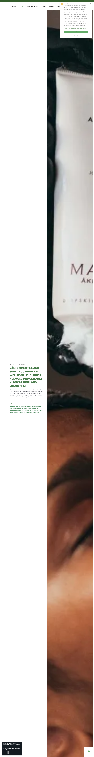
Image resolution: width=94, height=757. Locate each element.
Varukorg (89, 752)
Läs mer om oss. (82, 28)
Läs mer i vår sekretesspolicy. (71, 28)
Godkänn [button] (11, 753)
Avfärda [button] (5, 752)
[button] (90, 3)
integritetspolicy (17, 745)
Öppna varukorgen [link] (89, 754)
